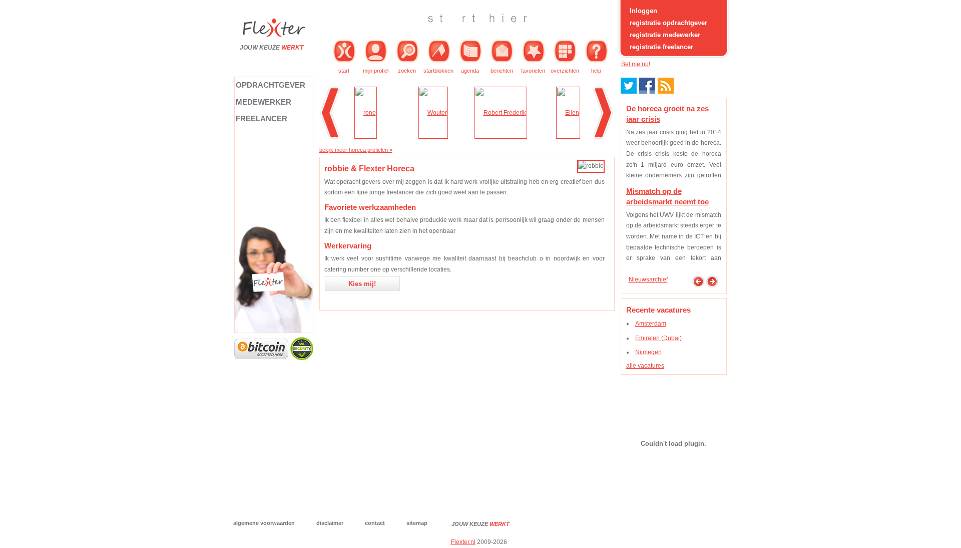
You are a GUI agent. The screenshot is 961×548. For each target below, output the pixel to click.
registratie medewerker (665, 35)
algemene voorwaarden (264, 523)
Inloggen (643, 11)
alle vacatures (645, 365)
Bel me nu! (635, 64)
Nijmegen (648, 352)
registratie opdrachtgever (668, 23)
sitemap (416, 523)
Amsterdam (650, 323)
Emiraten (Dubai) (658, 338)
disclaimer (329, 523)
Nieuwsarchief (648, 279)
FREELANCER (261, 118)
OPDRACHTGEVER (270, 85)
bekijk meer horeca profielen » (355, 150)
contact (375, 523)
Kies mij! (362, 284)
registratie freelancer (661, 47)
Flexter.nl (463, 541)
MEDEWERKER (263, 102)
